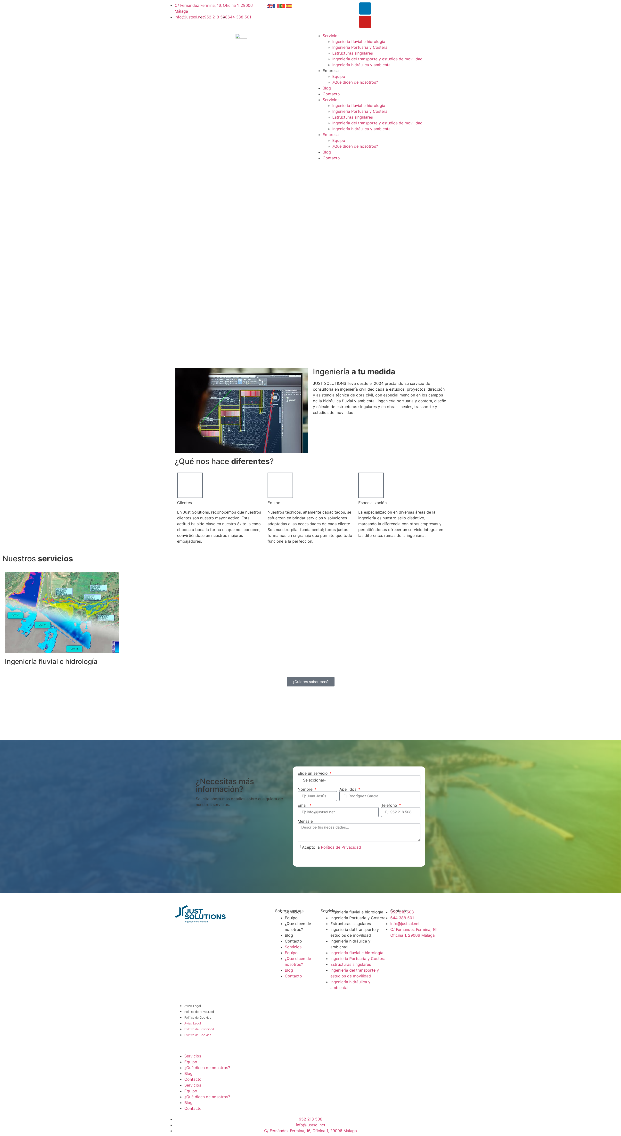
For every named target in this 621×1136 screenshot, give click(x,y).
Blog (327, 88)
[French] (276, 5)
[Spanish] (289, 5)
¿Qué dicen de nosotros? (355, 82)
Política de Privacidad (341, 847)
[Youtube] (365, 22)
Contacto (331, 93)
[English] (270, 5)
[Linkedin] (365, 8)
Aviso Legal (192, 1006)
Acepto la (331, 847)
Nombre (306, 789)
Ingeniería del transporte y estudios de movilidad (377, 58)
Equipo (338, 76)
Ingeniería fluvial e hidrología (358, 41)
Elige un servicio (313, 773)
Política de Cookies (197, 1017)
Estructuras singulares (352, 53)
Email (303, 805)
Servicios (331, 35)
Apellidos (348, 789)
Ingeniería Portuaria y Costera (359, 47)
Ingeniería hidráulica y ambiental (362, 64)
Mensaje (305, 821)
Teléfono (389, 805)
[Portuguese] (282, 5)
